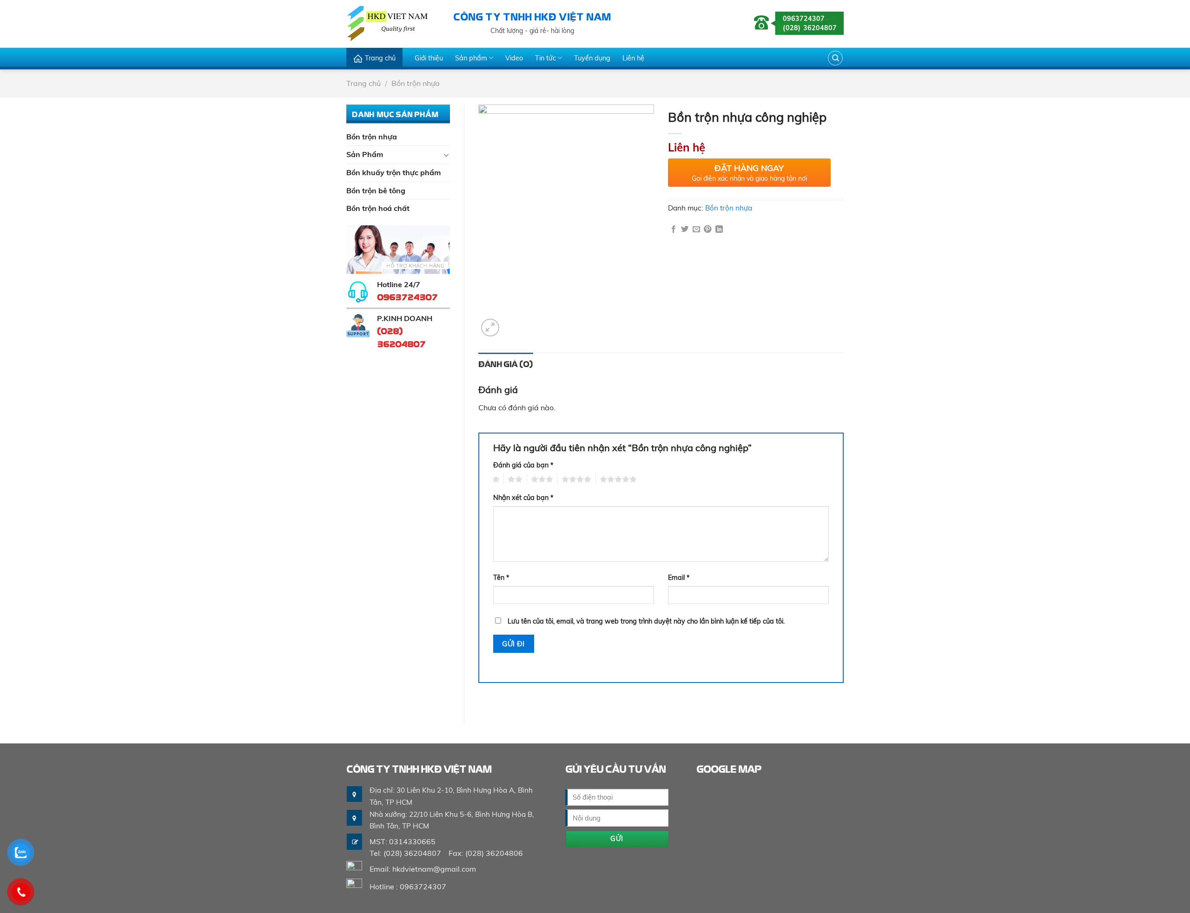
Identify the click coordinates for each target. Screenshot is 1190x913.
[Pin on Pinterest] (707, 229)
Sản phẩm (471, 58)
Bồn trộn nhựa (415, 83)
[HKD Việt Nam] (392, 23)
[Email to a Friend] (696, 229)
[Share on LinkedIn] (719, 229)
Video (514, 58)
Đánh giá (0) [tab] (505, 363)
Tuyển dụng (592, 58)
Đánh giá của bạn (523, 465)
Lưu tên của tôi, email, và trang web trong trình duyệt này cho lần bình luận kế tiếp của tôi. (646, 621)
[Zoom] (490, 328)
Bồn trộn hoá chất (378, 208)
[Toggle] (446, 154)
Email (679, 577)
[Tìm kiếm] (835, 58)
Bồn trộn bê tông (375, 190)
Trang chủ (380, 58)
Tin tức (545, 58)
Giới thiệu (429, 58)
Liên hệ (633, 58)
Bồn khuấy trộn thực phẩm (393, 172)
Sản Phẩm (364, 154)
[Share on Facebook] (673, 229)
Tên (501, 577)
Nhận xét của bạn (523, 497)
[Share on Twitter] (684, 229)
